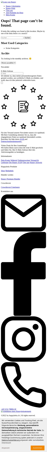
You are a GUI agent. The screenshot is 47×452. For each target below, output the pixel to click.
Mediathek (9, 171)
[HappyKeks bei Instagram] (23, 361)
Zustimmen (37, 448)
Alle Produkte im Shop (14, 13)
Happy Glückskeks (13, 6)
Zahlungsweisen (24, 160)
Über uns (9, 10)
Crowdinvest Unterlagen (10, 187)
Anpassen (6, 448)
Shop (3, 171)
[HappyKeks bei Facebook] (23, 315)
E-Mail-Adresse (7, 71)
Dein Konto (5, 160)
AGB (22, 139)
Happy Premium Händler (10, 179)
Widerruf (13, 160)
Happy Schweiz (36, 162)
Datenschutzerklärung (11, 440)
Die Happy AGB (15, 162)
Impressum (6, 442)
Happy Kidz (10, 8)
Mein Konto (10, 15)
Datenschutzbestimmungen (11, 141)
